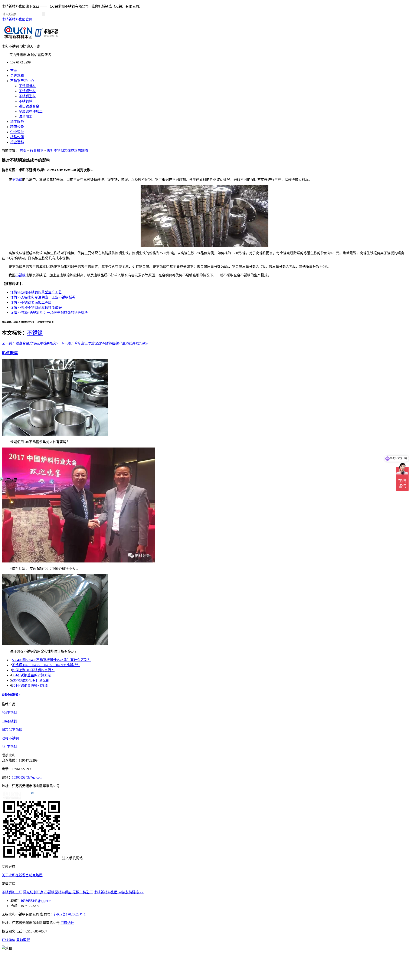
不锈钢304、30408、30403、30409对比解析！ (46, 665)
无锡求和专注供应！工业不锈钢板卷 (42, 297)
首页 (13, 70)
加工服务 (17, 121)
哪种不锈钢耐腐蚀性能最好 (36, 307)
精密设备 (17, 127)
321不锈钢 (9, 747)
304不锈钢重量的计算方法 (31, 675)
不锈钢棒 (25, 101)
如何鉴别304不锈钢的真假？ (33, 670)
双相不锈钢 (10, 738)
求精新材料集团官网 (17, 19)
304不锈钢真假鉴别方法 (30, 685)
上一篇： (8, 343)
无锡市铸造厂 (82, 892)
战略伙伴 (17, 137)
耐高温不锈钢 (12, 730)
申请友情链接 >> (131, 892)
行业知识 (36, 150)
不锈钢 (17, 179)
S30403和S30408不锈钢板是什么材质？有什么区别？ (51, 660)
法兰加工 (25, 116)
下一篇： (67, 343)
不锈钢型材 (27, 96)
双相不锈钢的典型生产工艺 (36, 292)
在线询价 (8, 940)
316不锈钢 (9, 721)
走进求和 (17, 75)
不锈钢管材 (27, 91)
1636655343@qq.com (27, 777)
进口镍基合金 (29, 106)
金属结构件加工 (31, 111)
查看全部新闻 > (11, 694)
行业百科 (17, 142)
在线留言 (22, 875)
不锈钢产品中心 (22, 81)
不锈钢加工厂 (12, 892)
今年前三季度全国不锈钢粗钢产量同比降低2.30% (111, 343)
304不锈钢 (9, 712)
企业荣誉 (17, 132)
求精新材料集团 (106, 892)
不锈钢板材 (27, 86)
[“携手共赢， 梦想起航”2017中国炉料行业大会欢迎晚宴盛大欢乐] (78, 561)
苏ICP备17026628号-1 (70, 914)
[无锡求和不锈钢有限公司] (32, 36)
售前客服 (23, 940)
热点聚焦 (10, 353)
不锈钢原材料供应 (58, 892)
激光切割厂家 (33, 892)
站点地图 (36, 875)
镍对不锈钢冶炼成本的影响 (67, 150)
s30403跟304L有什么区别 (30, 680)
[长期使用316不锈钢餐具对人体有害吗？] (55, 434)
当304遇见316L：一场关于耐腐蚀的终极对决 (49, 312)
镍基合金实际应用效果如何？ (37, 343)
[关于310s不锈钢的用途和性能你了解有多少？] (55, 644)
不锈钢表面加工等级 (31, 302)
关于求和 (8, 875)
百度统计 (67, 923)
